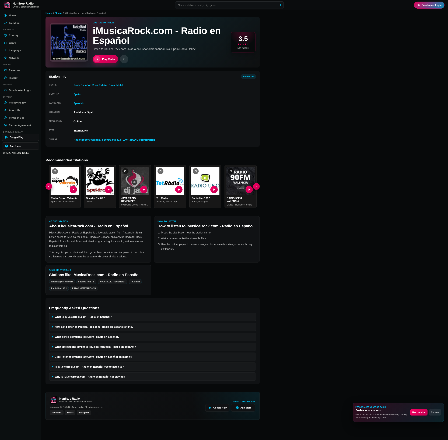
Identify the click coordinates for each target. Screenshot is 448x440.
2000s (135, 205)
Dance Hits (232, 205)
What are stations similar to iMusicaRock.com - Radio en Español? (95, 346)
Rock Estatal (99, 85)
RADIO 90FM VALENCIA (234, 200)
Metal (119, 85)
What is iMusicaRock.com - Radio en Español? (83, 316)
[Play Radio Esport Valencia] (73, 189)
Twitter (70, 412)
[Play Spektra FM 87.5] (108, 189)
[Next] (256, 186)
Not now (435, 412)
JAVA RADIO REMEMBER (139, 139)
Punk (112, 85)
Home (49, 13)
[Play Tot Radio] (179, 189)
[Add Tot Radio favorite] (160, 171)
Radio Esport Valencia (87, 139)
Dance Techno (245, 205)
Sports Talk (56, 202)
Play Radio (108, 59)
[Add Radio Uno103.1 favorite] (196, 171)
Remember (144, 205)
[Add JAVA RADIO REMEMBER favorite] (125, 171)
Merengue (203, 202)
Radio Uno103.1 (201, 198)
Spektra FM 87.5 (111, 139)
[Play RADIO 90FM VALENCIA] (249, 189)
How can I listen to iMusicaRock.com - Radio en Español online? (94, 326)
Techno (89, 202)
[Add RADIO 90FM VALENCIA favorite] (231, 171)
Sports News (68, 202)
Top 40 (168, 202)
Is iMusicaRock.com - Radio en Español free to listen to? (89, 366)
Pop (175, 202)
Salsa (194, 202)
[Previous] (49, 186)
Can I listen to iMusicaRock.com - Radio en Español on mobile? (93, 356)
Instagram (84, 412)
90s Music (126, 205)
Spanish (78, 103)
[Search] (280, 5)
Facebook (57, 412)
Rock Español (82, 85)
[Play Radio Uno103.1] (214, 189)
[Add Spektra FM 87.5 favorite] (90, 171)
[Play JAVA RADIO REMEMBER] (143, 189)
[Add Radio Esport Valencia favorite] (55, 171)
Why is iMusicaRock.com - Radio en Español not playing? (90, 376)
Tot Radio (162, 198)
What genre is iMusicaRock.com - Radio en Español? (87, 336)
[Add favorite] (124, 59)
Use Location (418, 412)
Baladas (160, 202)
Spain (58, 13)
